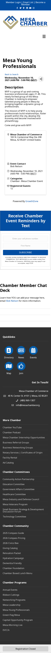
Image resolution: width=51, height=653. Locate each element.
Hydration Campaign (13, 558)
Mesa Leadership (11, 604)
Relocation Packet (12, 553)
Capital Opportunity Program (18, 619)
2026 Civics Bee (10, 543)
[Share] (41, 79)
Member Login (13, 2)
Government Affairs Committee (18, 489)
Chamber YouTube (12, 427)
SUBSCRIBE (25, 252)
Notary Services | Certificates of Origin (22, 452)
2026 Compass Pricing (14, 538)
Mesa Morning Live (12, 625)
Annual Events (10, 589)
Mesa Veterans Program (15, 504)
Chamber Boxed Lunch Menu (17, 573)
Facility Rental (10, 457)
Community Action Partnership (18, 479)
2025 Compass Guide (13, 533)
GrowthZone (31, 201)
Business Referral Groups (16, 442)
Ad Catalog (8, 462)
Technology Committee (14, 516)
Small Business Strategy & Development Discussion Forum (23, 510)
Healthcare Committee (14, 494)
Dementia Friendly (12, 563)
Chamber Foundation (13, 568)
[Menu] (44, 36)
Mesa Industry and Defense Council (21, 499)
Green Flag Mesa (11, 614)
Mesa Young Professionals (16, 609)
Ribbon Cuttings (11, 594)
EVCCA (6, 630)
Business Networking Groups (18, 447)
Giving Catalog (10, 548)
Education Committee (13, 484)
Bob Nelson (12, 300)
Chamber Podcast (12, 432)
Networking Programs (14, 599)
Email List (28, 2)
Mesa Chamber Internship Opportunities (24, 437)
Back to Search (11, 74)
